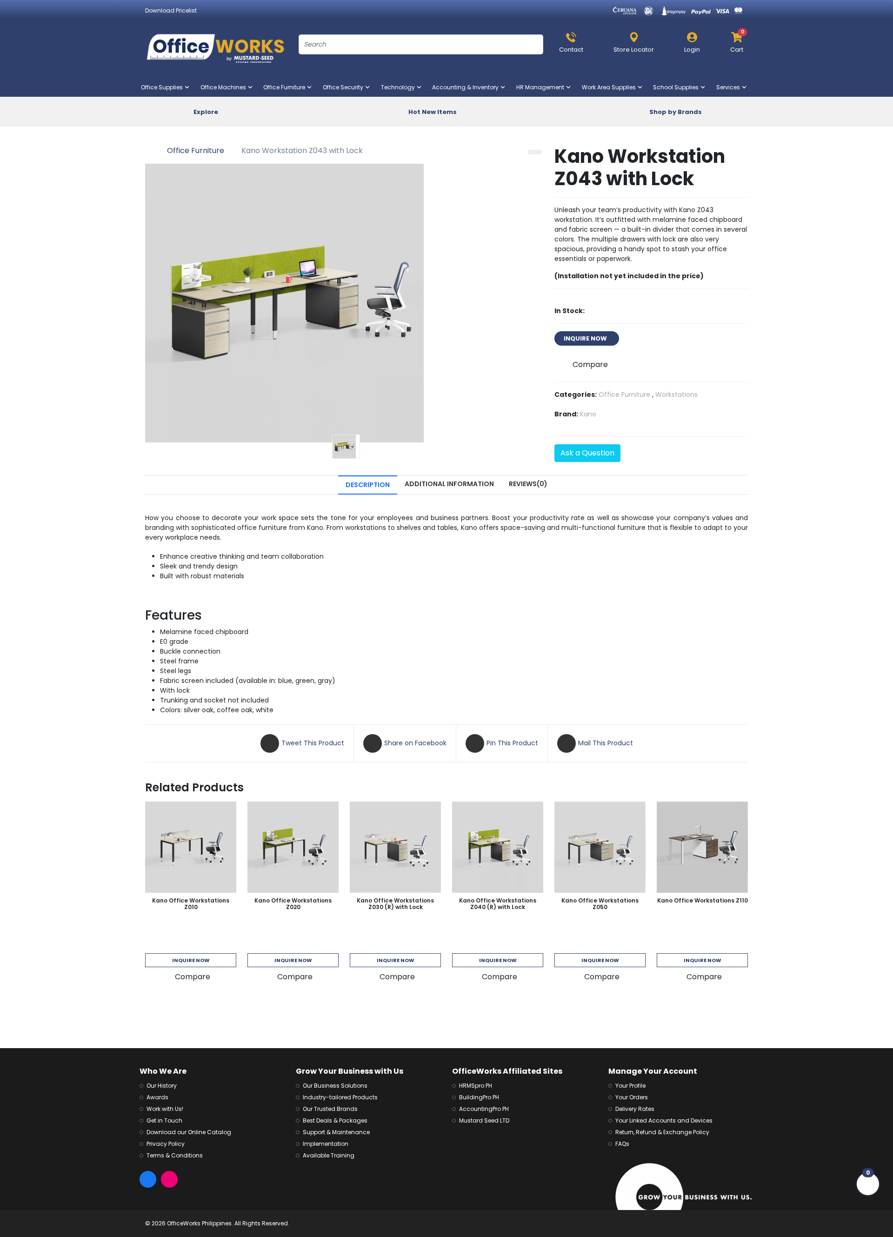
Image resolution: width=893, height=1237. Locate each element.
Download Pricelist (171, 10)
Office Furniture (286, 87)
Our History (162, 1086)
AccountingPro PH (484, 1109)
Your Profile (630, 1086)
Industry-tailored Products (340, 1097)
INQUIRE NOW (587, 338)
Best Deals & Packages (335, 1120)
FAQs (622, 1144)
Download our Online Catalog (189, 1132)
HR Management (542, 87)
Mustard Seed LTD (484, 1120)
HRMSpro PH (475, 1086)
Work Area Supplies (611, 87)
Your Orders (631, 1097)
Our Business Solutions (335, 1086)
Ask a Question (587, 453)
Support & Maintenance (336, 1132)
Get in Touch (164, 1120)
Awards (157, 1097)
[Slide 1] (346, 447)
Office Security (345, 87)
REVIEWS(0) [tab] (528, 483)
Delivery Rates (634, 1109)
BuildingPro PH (479, 1097)
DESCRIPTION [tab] (368, 484)
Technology (400, 87)
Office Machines (225, 87)
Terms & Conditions (175, 1155)
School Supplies (677, 87)
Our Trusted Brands (330, 1109)
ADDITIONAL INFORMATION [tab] (449, 483)
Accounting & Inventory (467, 87)
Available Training (328, 1155)
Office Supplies (164, 87)
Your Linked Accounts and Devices (664, 1120)
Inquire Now (191, 960)
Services (730, 87)
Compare (590, 364)
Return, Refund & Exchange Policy (662, 1132)
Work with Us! (165, 1109)
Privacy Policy (166, 1144)
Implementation (325, 1144)
